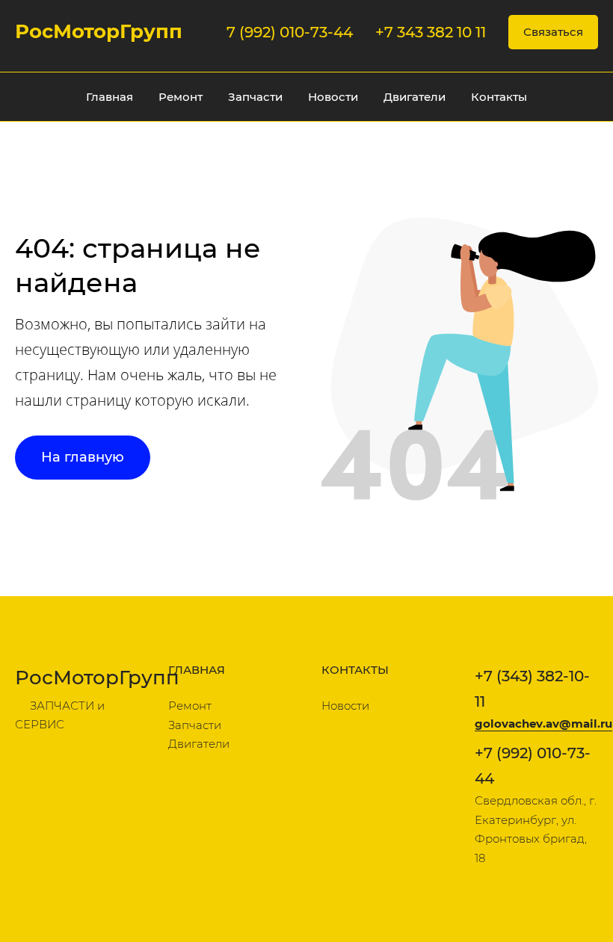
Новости (333, 97)
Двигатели (414, 97)
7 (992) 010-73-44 (290, 32)
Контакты (499, 97)
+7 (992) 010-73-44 (533, 765)
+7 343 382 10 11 (430, 32)
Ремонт (180, 97)
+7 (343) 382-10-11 (532, 688)
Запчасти (255, 97)
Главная (109, 97)
